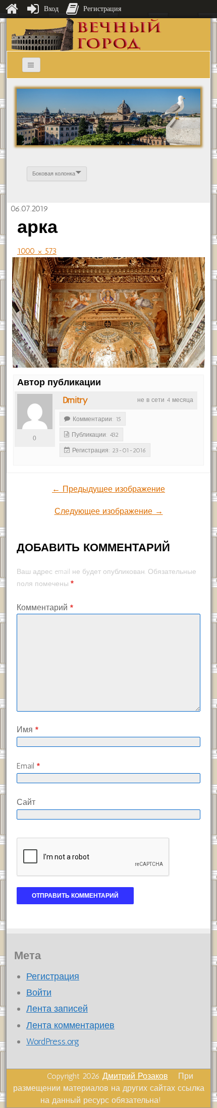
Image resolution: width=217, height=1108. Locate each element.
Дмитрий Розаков (135, 1076)
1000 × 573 (37, 251)
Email (28, 766)
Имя (27, 729)
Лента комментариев (70, 1025)
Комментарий (45, 607)
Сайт (26, 802)
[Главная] (11, 9)
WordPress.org (52, 1041)
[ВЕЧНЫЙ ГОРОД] (86, 34)
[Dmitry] (34, 411)
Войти (38, 992)
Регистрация (52, 976)
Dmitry (75, 399)
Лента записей (57, 1008)
